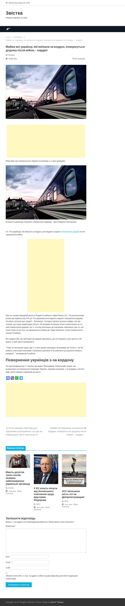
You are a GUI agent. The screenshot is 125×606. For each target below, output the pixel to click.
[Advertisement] (46, 141)
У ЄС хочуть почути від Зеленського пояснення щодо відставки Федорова (45, 494)
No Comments (80, 58)
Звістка (14, 13)
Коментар (11, 526)
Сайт (8, 567)
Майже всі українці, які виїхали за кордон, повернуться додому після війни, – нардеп (67, 431)
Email (8, 562)
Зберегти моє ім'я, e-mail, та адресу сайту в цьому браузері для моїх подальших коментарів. (42, 577)
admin (38, 504)
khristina (11, 55)
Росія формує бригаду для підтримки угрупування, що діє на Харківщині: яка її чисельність (24, 431)
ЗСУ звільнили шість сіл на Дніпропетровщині (73, 494)
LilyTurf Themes (56, 602)
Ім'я (8, 556)
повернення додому (70, 231)
